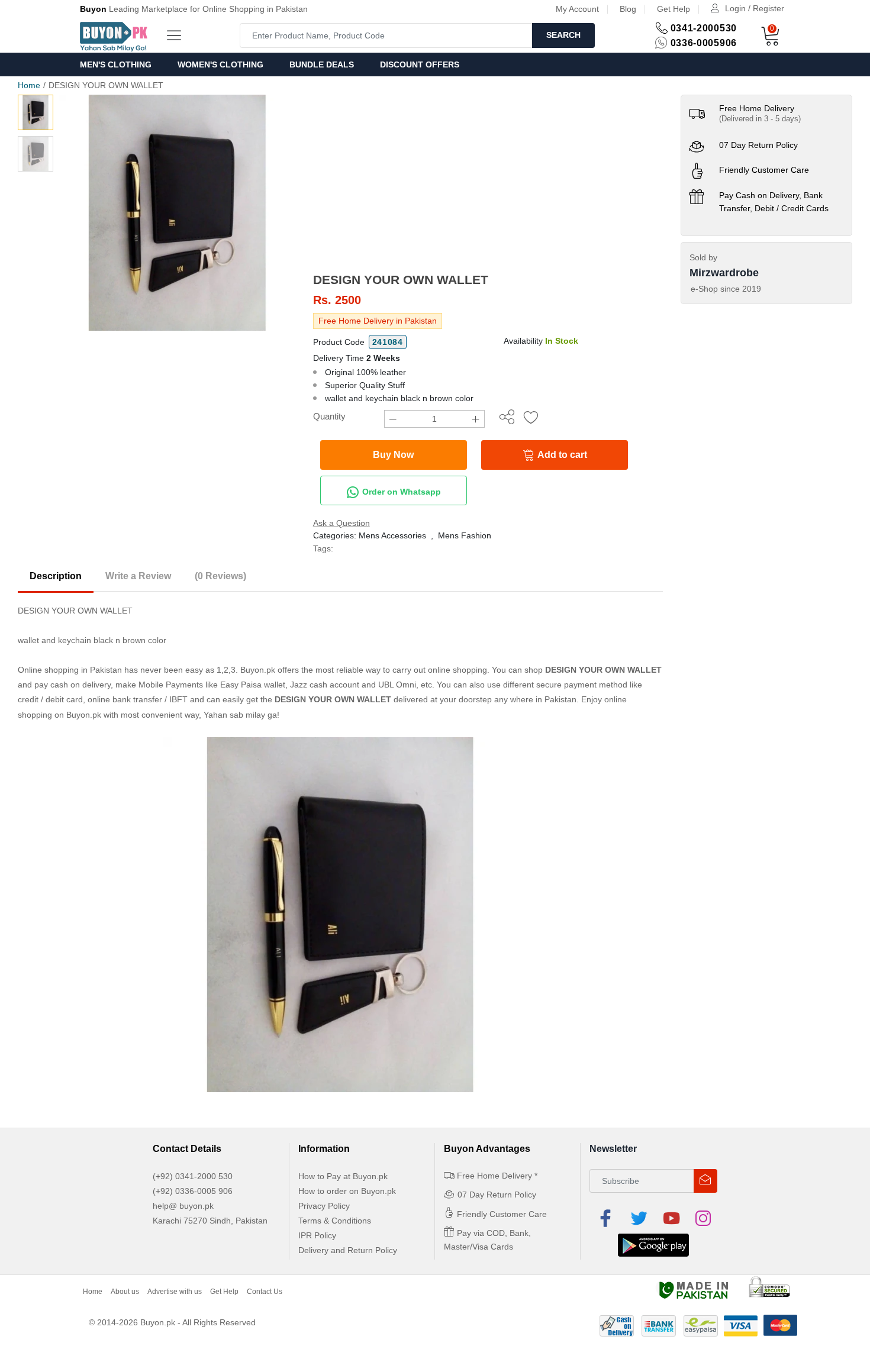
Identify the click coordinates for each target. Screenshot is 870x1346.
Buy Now (393, 455)
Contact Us (264, 1291)
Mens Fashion (464, 535)
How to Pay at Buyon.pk (343, 1176)
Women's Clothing (220, 64)
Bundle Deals (321, 64)
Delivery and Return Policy (347, 1250)
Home (29, 85)
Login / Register (754, 8)
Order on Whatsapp (400, 491)
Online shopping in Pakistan (70, 669)
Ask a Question (341, 523)
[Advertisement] (488, 183)
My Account (577, 9)
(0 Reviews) (220, 576)
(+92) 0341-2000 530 (193, 1176)
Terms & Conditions (334, 1220)
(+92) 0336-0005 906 (193, 1191)
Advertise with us (174, 1291)
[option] (177, 213)
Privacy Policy (324, 1206)
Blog (628, 9)
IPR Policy (317, 1235)
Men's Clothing (116, 64)
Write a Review (138, 576)
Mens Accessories (392, 535)
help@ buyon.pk (183, 1206)
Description (56, 576)
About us (125, 1291)
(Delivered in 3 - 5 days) (760, 118)
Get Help (673, 9)
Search (563, 35)
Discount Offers (419, 64)
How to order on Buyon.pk (347, 1191)
